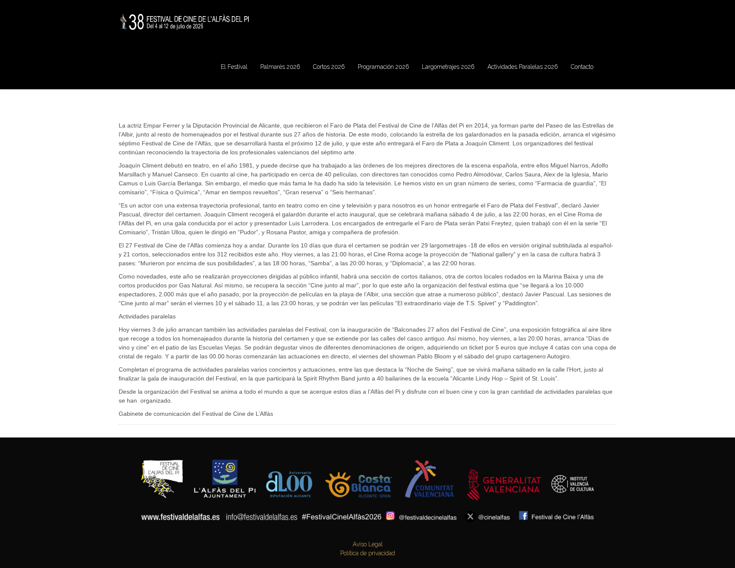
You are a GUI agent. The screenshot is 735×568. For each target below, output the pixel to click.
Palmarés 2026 (280, 66)
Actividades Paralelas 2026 (522, 66)
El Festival (234, 66)
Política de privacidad (367, 553)
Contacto (582, 66)
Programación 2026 (383, 66)
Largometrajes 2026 (448, 66)
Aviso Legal (368, 544)
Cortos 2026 (329, 66)
